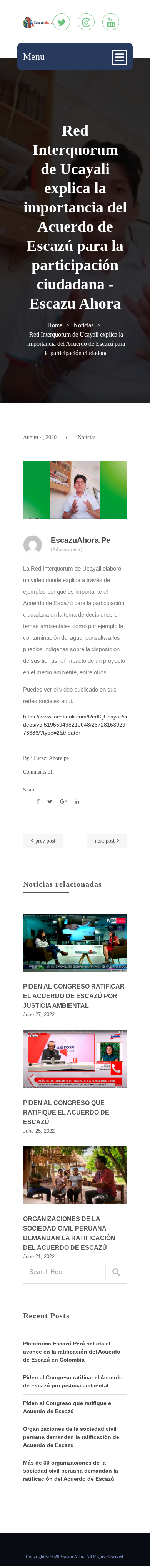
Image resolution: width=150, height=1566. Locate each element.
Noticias (83, 325)
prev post (45, 841)
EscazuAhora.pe (80, 544)
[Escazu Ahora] (38, 22)
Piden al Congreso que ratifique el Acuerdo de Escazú (66, 1112)
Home (54, 325)
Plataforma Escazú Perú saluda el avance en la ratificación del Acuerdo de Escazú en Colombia (71, 1351)
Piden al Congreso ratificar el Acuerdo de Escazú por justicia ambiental (74, 996)
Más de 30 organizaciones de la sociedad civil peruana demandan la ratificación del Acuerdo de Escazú (70, 1471)
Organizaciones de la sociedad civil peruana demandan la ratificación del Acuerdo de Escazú (69, 1233)
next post (105, 841)
